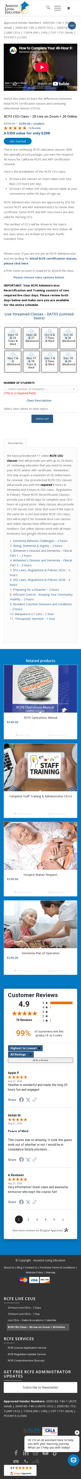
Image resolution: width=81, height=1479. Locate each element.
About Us (9, 1267)
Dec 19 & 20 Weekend (68, 361)
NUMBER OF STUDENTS (19, 383)
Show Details (58, 735)
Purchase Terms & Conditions (57, 1267)
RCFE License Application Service (27, 1347)
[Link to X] (16, 1462)
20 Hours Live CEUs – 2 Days (24, 1307)
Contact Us (31, 1267)
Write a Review (40, 1060)
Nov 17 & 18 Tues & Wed (31, 362)
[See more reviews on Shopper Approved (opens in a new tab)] (34, 1100)
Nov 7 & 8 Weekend (13, 361)
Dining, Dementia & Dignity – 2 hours (38, 546)
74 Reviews (35, 128)
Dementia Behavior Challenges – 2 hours (40, 541)
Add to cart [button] (24, 735)
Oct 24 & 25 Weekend (68, 338)
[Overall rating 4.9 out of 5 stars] (15, 129)
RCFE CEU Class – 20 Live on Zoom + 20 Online (36, 1327)
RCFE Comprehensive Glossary (26, 1360)
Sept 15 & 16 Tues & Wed (13, 339)
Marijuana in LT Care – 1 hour (34, 614)
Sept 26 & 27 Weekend (31, 338)
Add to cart (42, 418)
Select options (24, 813)
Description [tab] (15, 443)
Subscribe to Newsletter (40, 1387)
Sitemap (50, 1272)
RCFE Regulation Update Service (27, 1354)
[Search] (46, 8)
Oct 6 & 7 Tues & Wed (49, 338)
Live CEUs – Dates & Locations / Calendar (32, 1320)
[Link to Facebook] (16, 1453)
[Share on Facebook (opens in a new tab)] (21, 1100)
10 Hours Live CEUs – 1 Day (24, 1314)
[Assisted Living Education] (33, 8)
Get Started (18, 141)
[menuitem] (46, 8)
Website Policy (34, 1272)
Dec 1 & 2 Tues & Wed (49, 361)
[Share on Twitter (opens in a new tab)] (28, 1100)
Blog (19, 1267)
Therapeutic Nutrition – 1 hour (35, 619)
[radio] (57, 1003)
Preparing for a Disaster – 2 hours (36, 589)
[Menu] (55, 8)
